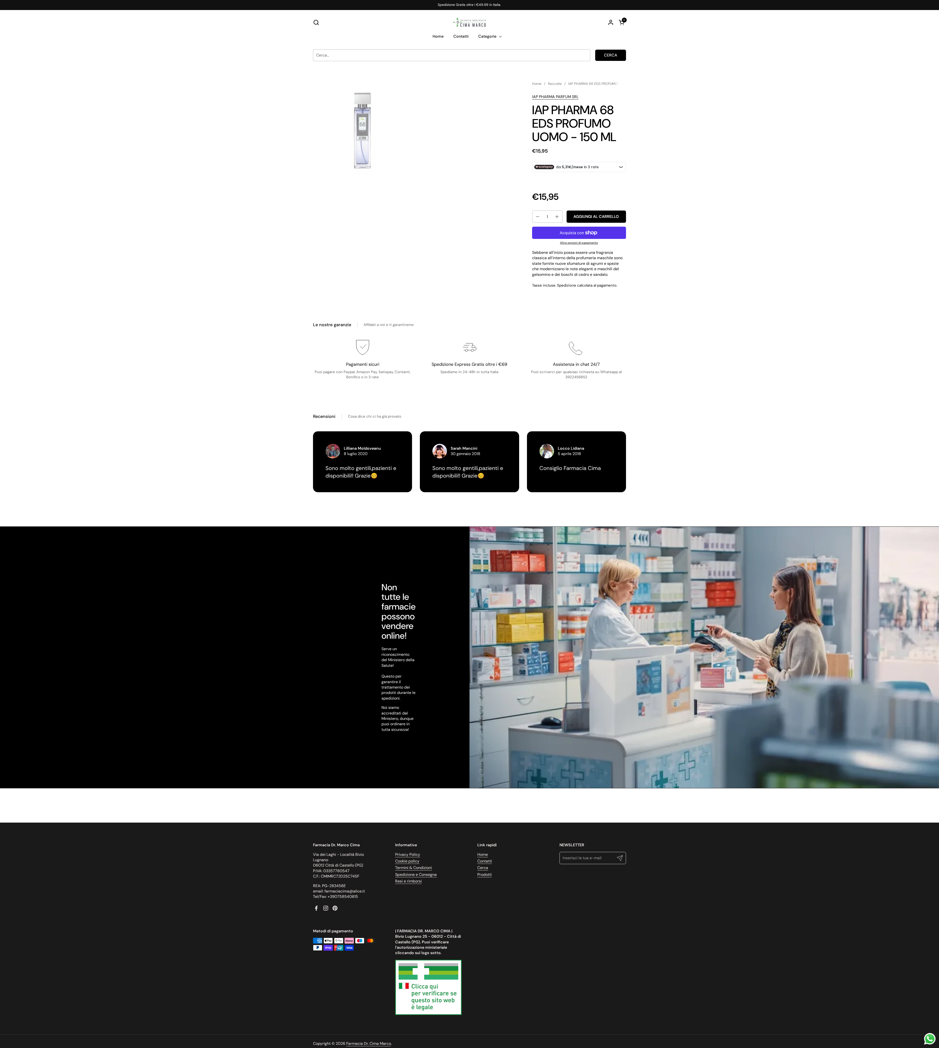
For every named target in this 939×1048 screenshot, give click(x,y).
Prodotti (484, 874)
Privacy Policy (407, 854)
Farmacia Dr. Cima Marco (368, 1043)
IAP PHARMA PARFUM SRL (555, 96)
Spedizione (566, 285)
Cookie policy (407, 861)
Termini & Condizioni (413, 867)
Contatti (484, 861)
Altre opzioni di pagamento (579, 243)
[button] (316, 22)
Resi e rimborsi (408, 881)
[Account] (611, 22)
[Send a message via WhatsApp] (930, 1039)
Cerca (610, 55)
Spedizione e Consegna (416, 874)
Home (482, 854)
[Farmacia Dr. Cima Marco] (469, 22)
